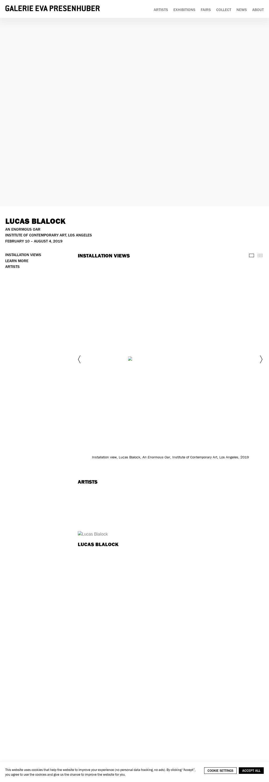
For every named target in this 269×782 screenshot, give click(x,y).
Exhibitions (184, 10)
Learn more (16, 261)
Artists (161, 10)
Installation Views (23, 255)
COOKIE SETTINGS (220, 771)
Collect (223, 10)
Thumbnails (260, 255)
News (241, 10)
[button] (80, 359)
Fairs (206, 10)
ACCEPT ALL (251, 771)
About (258, 10)
